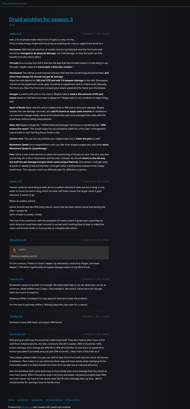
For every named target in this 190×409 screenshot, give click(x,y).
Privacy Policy (73, 399)
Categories (23, 399)
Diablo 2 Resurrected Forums (14, 3)
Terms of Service (54, 399)
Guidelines (37, 399)
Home (11, 399)
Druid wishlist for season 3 (41, 19)
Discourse (26, 407)
